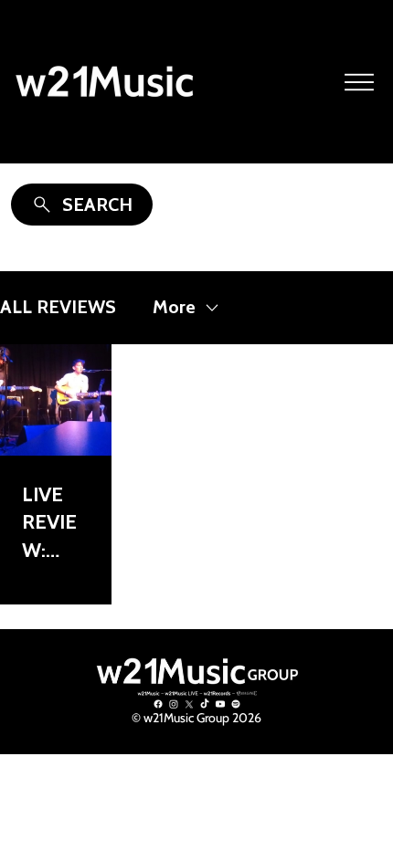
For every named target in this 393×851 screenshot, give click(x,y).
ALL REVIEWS (58, 307)
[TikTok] (204, 704)
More (174, 307)
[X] (189, 704)
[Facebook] (158, 704)
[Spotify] (235, 704)
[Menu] (360, 82)
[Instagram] (173, 704)
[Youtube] (220, 704)
